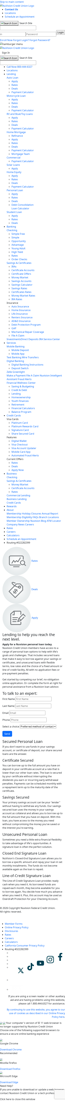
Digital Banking (15, 361)
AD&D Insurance (21, 321)
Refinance (17, 135)
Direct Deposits (30, 339)
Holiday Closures (31, 513)
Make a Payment (16, 375)
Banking (11, 226)
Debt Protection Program (26, 324)
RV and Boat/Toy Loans (20, 114)
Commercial (13, 157)
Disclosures (11, 931)
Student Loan (14, 212)
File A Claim (17, 335)
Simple (15, 237)
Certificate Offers (21, 273)
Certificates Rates (21, 292)
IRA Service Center (49, 339)
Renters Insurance (21, 317)
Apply (14, 81)
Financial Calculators (23, 408)
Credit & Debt (19, 390)
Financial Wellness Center (21, 382)
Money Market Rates (23, 295)
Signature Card (20, 430)
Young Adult (18, 248)
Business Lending (17, 499)
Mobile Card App (21, 451)
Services (11, 342)
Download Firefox (10, 1069)
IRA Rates (16, 299)
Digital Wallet (19, 441)
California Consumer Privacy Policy (24, 945)
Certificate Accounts (22, 270)
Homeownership (21, 397)
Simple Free (18, 234)
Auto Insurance (20, 306)
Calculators (13, 535)
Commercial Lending (18, 495)
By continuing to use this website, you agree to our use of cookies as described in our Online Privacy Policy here (36, 1013)
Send (7, 733)
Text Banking (14, 357)
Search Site (25, 23)
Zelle (9, 372)
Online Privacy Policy (16, 927)
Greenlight (19, 372)
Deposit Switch (20, 368)
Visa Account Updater (23, 448)
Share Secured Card (22, 433)
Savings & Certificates (19, 263)
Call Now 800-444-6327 (19, 66)
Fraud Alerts (25, 379)
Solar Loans (13, 164)
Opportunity (18, 241)
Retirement (17, 404)
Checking (12, 230)
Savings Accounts (21, 281)
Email (5, 713)
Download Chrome (11, 1049)
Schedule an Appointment (19, 16)
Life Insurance (19, 313)
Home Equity (14, 172)
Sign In (6, 52)
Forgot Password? (39, 40)
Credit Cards (14, 415)
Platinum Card (19, 422)
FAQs (36, 517)
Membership (14, 513)
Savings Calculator (21, 284)
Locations (10, 13)
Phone (6, 720)
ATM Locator (54, 520)
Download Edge (9, 1082)
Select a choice (10, 726)
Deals (14, 88)
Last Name (8, 706)
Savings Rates (19, 288)
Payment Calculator (22, 92)
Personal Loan (15, 190)
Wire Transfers (30, 357)
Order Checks (19, 259)
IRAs (13, 266)
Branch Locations (49, 517)
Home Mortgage (16, 132)
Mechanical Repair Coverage (27, 332)
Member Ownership (18, 520)
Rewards (12, 506)
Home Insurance (21, 310)
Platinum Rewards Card (24, 426)
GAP (13, 328)
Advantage (17, 244)
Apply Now (17, 470)
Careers (29, 524)
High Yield (17, 252)
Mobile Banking (15, 346)
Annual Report (50, 513)
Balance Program (21, 412)
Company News (15, 524)
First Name (8, 699)
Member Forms (14, 923)
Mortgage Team (20, 154)
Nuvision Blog (38, 520)
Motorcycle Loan (16, 95)
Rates (14, 85)
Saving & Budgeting (22, 386)
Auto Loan (12, 77)
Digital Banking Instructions (27, 364)
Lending (11, 74)
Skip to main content (12, 1)
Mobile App (17, 353)
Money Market (19, 277)
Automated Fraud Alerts (25, 455)
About (10, 510)
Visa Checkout (19, 444)
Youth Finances (20, 401)
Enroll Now (6, 40)
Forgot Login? (21, 40)
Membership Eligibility (19, 517)
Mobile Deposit (20, 350)
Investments (14, 339)
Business (12, 473)
